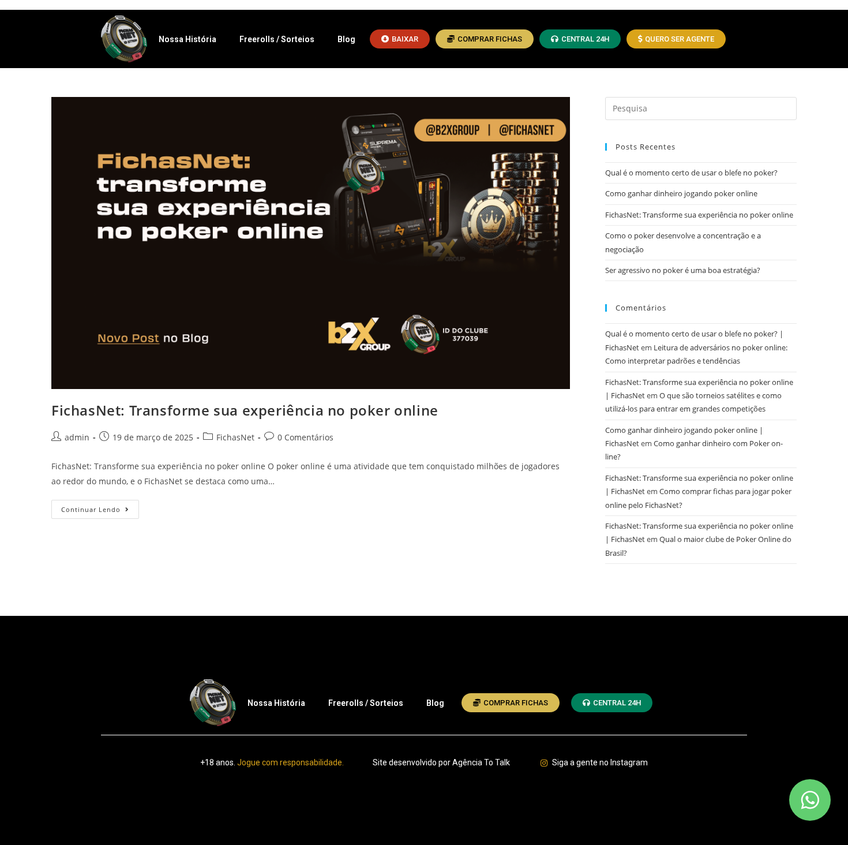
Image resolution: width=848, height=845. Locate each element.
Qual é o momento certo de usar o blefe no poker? (691, 172)
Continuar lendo (100, 507)
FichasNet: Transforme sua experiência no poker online (244, 410)
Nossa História (187, 39)
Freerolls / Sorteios (276, 39)
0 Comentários (305, 437)
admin (77, 437)
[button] (400, 38)
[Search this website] (701, 107)
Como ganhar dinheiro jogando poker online (681, 193)
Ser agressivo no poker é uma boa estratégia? (682, 270)
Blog (346, 39)
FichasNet (235, 437)
